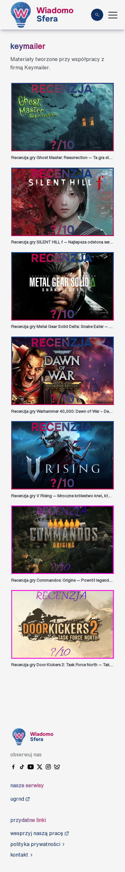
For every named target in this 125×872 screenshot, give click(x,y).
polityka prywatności (35, 844)
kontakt (19, 854)
